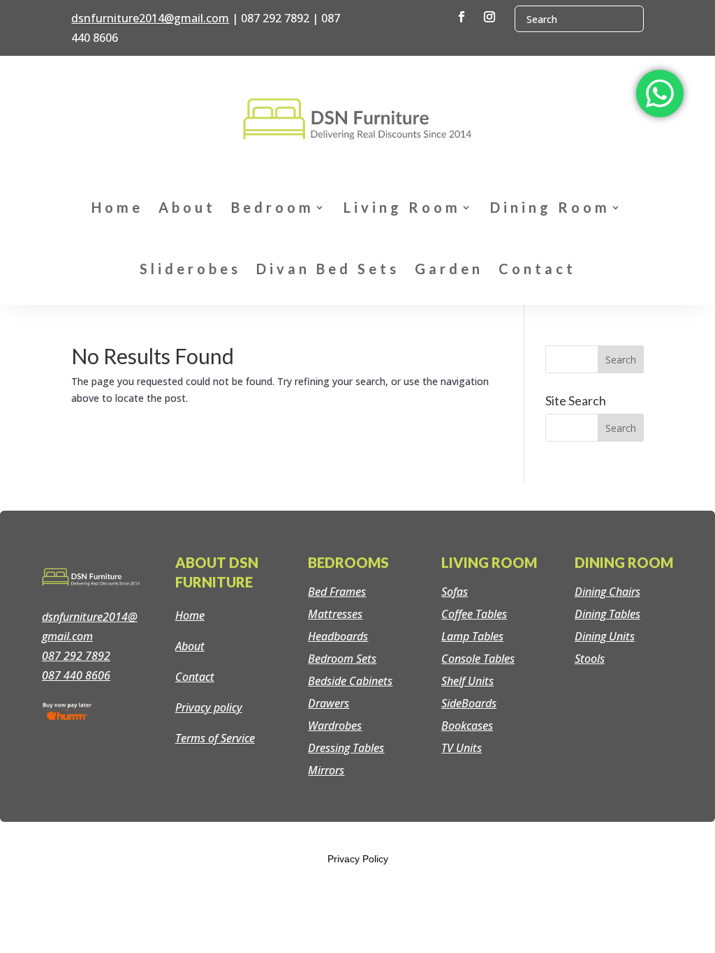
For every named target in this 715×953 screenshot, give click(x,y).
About (187, 207)
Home (117, 207)
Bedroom (272, 207)
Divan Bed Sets (327, 268)
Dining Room (550, 207)
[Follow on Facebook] (461, 17)
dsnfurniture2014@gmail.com (150, 18)
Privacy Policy (357, 858)
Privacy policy (208, 707)
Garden (449, 268)
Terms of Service (215, 738)
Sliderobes (190, 268)
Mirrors (326, 770)
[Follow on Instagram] (489, 17)
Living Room (402, 207)
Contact (537, 268)
